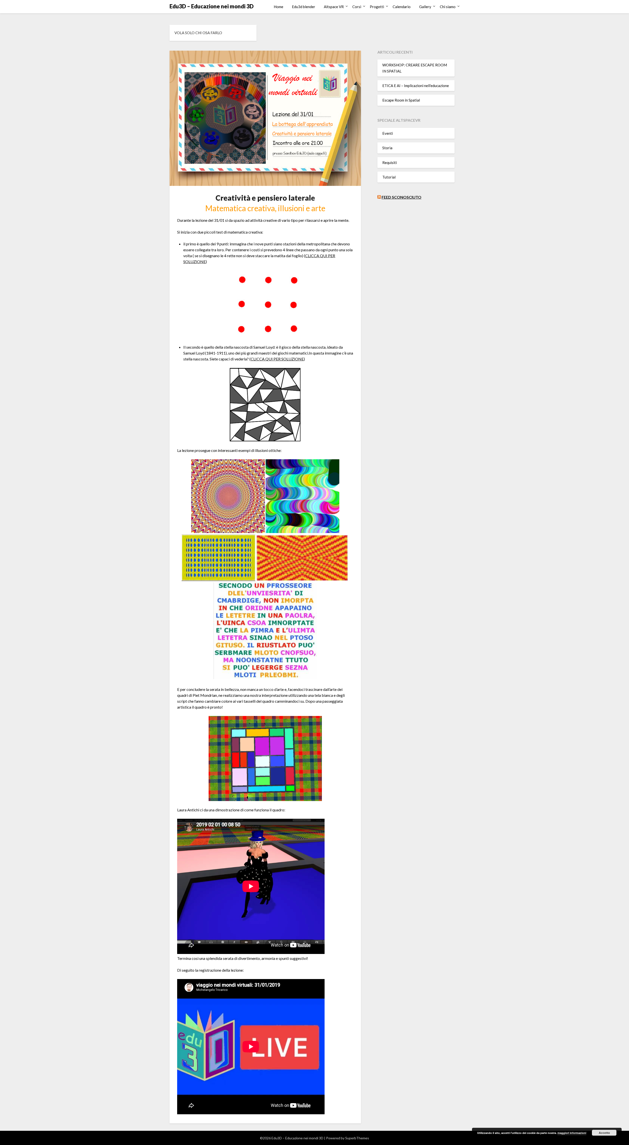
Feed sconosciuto (401, 197)
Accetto (604, 1132)
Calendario (402, 6)
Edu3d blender (303, 6)
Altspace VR (334, 6)
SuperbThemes (357, 1138)
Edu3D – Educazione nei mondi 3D (212, 6)
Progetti (377, 6)
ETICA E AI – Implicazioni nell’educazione (415, 85)
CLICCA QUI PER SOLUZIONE (277, 359)
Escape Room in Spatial (401, 100)
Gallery (425, 6)
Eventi (387, 133)
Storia (387, 148)
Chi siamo (448, 6)
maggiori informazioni (572, 1133)
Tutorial (389, 177)
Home (278, 6)
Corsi (356, 6)
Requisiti (389, 162)
